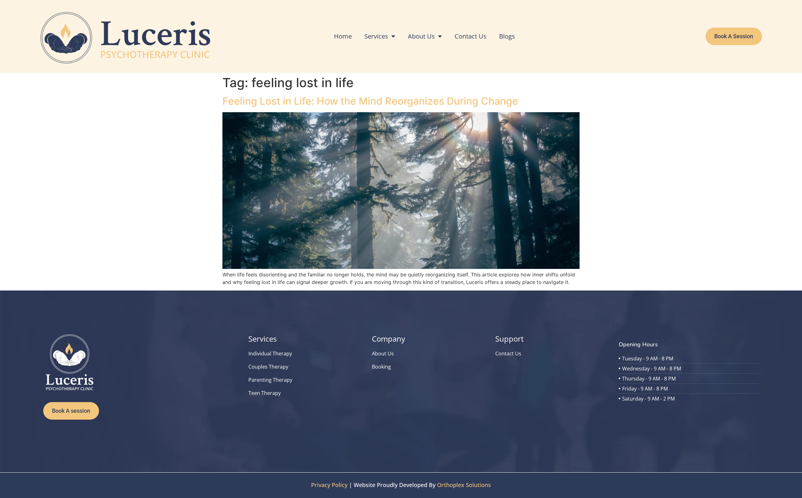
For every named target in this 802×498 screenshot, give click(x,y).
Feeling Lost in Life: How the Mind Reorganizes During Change (370, 101)
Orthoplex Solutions (464, 485)
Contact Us (471, 36)
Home (343, 36)
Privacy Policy (329, 485)
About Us (421, 36)
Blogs (507, 36)
